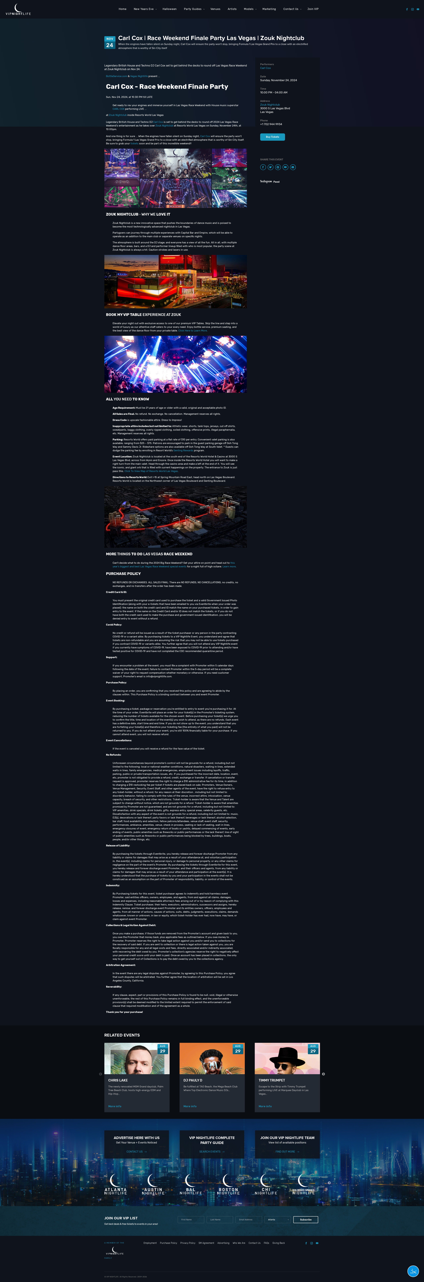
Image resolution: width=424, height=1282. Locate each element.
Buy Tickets (272, 137)
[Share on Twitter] (270, 167)
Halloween (170, 9)
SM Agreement (206, 1243)
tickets (134, 143)
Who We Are (239, 1243)
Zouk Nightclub (118, 115)
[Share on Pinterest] (278, 167)
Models (249, 9)
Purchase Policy (168, 1243)
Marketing (269, 9)
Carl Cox (158, 122)
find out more (285, 1151)
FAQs (266, 1243)
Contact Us (290, 9)
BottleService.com (116, 76)
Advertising (223, 1243)
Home (122, 9)
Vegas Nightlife (139, 76)
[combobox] (278, 1219)
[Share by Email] (293, 167)
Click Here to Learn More (192, 330)
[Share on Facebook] (263, 167)
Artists (232, 9)
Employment (150, 1243)
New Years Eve (144, 9)
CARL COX (118, 108)
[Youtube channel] (285, 167)
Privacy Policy (187, 1243)
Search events (209, 1151)
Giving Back (278, 1243)
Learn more (229, 566)
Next (323, 1074)
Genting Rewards (183, 450)
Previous (101, 1074)
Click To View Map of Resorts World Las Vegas (151, 471)
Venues (215, 9)
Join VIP (312, 9)
